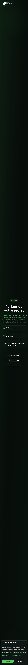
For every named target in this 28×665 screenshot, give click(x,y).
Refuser (20, 661)
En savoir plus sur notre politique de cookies (11, 655)
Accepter (7, 661)
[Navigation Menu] (25, 3)
